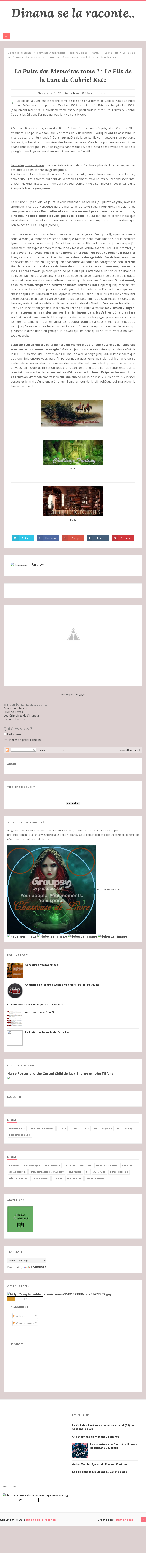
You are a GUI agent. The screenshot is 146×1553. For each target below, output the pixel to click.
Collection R (17, 1171)
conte (62, 1128)
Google (76, 538)
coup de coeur (80, 1128)
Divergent (75, 1171)
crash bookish (119, 1171)
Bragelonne (52, 1165)
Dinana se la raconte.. (73, 13)
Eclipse (57, 1178)
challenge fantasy (42, 1128)
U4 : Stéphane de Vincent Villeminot (95, 1436)
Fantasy (14, 1165)
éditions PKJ (124, 1128)
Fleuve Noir (74, 1178)
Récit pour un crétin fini (40, 1012)
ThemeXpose (123, 1520)
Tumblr (101, 538)
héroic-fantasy (19, 1178)
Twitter (26, 538)
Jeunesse (70, 1165)
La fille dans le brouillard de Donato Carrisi (100, 1472)
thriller (127, 1165)
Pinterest (126, 538)
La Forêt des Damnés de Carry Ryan (48, 1032)
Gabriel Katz (17, 1128)
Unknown (38, 564)
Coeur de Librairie (16, 708)
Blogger (80, 694)
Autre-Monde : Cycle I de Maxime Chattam (100, 1464)
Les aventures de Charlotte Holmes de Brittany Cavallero (113, 1446)
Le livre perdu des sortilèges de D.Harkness (35, 1004)
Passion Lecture (14, 719)
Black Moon (41, 1178)
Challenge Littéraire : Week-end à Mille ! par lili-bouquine (62, 984)
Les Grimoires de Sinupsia (21, 715)
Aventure (99, 1171)
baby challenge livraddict (47, 1171)
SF (87, 1171)
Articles (20, 1316)
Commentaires (25, 1323)
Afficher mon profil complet (22, 740)
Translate (38, 1267)
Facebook (50, 538)
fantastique (32, 1165)
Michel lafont (95, 1178)
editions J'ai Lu (103, 1128)
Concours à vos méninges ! (42, 965)
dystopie (85, 1165)
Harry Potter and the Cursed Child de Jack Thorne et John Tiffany (60, 1073)
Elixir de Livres (13, 712)
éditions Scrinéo (19, 1134)
